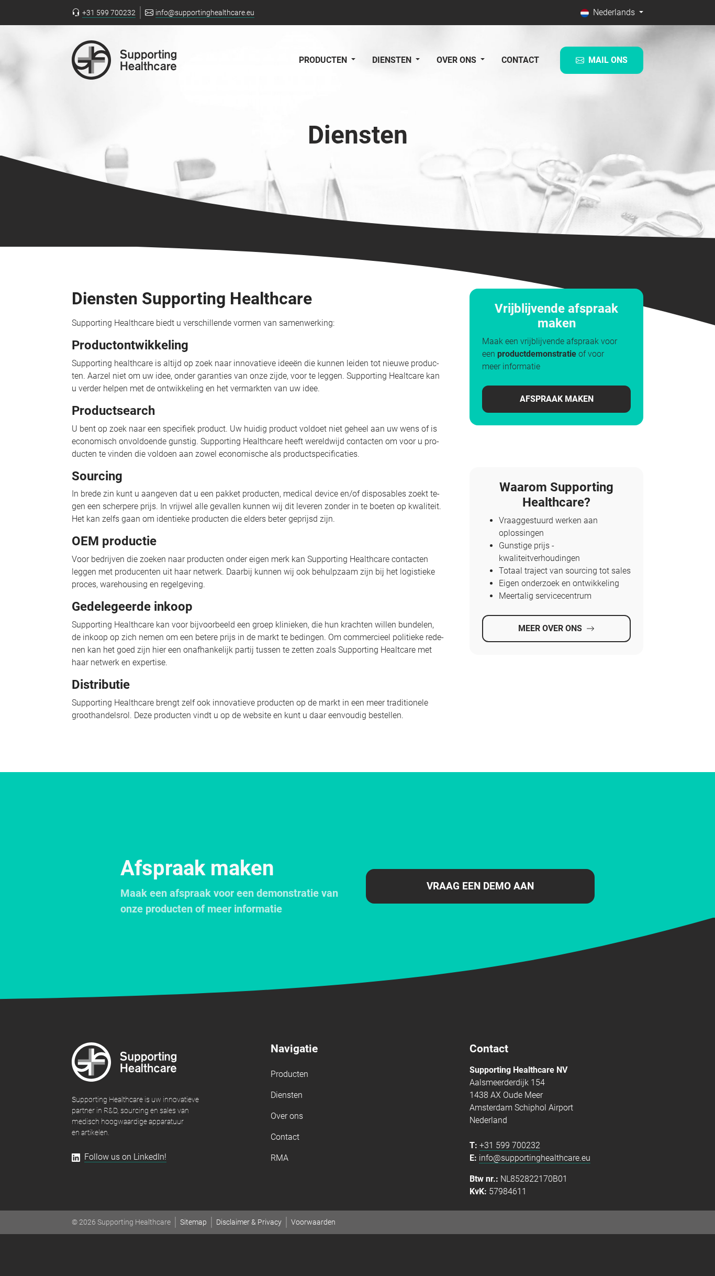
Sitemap (193, 1222)
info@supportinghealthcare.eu (534, 1158)
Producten (289, 1074)
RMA (279, 1158)
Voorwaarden (313, 1222)
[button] (611, 12)
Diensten (287, 1095)
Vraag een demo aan (480, 886)
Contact (520, 60)
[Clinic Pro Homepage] (124, 60)
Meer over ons (550, 628)
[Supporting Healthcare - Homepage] (124, 1062)
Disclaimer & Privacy (249, 1222)
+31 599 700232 (509, 1145)
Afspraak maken (557, 399)
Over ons (287, 1116)
